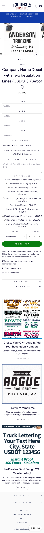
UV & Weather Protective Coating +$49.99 (23, 225)
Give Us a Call (22, 282)
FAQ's (22, 518)
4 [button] (24, 59)
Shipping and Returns (22, 514)
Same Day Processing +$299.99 (23, 183)
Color (15, 232)
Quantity (34, 232)
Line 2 (22, 111)
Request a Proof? (22, 140)
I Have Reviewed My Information (22, 150)
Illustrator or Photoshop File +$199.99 (23, 220)
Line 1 (22, 101)
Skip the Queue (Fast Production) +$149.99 (23, 193)
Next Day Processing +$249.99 (23, 187)
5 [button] (26, 59)
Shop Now (22, 358)
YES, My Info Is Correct (23, 154)
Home (21, 64)
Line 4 (22, 131)
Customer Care (22, 495)
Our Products (22, 510)
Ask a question (22, 287)
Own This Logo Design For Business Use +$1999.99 (23, 199)
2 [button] (20, 59)
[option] (22, 15)
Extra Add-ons (22, 176)
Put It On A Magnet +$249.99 (23, 205)
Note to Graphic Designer (22, 159)
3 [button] (22, 59)
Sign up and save (22, 502)
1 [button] (18, 59)
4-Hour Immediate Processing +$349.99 (23, 179)
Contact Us (22, 522)
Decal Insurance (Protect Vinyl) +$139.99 (23, 216)
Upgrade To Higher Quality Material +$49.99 (23, 210)
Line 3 (22, 121)
